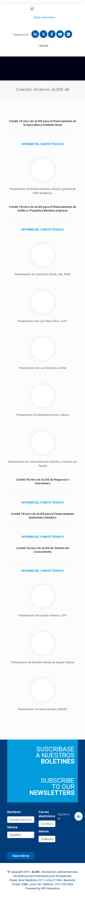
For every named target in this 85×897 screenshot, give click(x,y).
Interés (44, 831)
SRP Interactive (50, 888)
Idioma (43, 45)
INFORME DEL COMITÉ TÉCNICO (42, 144)
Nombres (14, 812)
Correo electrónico (47, 814)
